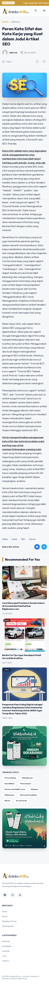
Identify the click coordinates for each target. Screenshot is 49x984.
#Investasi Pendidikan (28, 795)
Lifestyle (6, 951)
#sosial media (21, 801)
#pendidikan (9, 784)
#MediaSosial (27, 778)
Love (4, 956)
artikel (14, 539)
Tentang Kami (8, 926)
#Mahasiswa (9, 795)
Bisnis (5, 22)
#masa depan (25, 784)
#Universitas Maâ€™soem (14, 789)
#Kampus (34, 789)
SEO (23, 539)
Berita (4, 916)
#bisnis (7, 801)
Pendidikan (7, 946)
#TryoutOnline (10, 778)
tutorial (32, 539)
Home (4, 911)
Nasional (6, 941)
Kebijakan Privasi (9, 921)
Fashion (5, 961)
